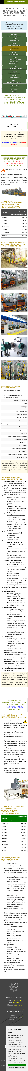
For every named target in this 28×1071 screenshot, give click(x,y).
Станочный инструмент (15, 1017)
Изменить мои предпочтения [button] (16, 1067)
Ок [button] (17, 1065)
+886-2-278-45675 (17, 1000)
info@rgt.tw (18, 1005)
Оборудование (13, 1015)
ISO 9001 (11, 1020)
